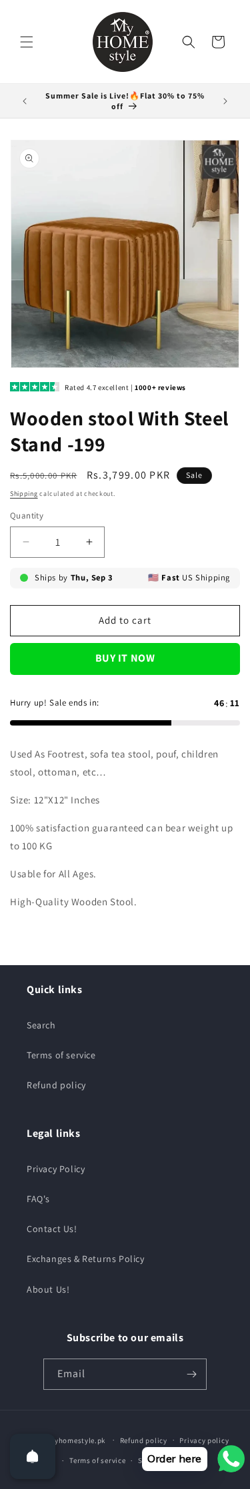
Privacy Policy (56, 1169)
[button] (26, 42)
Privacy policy (204, 1440)
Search (41, 1025)
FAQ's (38, 1199)
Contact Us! (52, 1229)
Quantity (26, 515)
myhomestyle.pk (76, 1439)
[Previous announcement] (24, 101)
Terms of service (61, 1055)
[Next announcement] (225, 101)
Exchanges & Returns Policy (86, 1259)
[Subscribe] (191, 1374)
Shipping (24, 493)
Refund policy (56, 1085)
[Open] (32, 1456)
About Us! (48, 1289)
